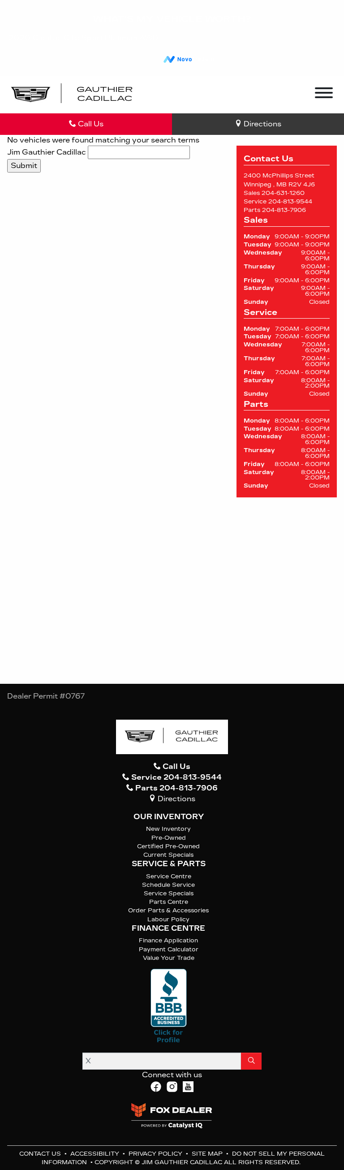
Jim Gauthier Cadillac (46, 152)
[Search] (251, 1061)
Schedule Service (168, 884)
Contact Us (41, 1153)
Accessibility (95, 1153)
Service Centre (168, 876)
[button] (156, 95)
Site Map (208, 1153)
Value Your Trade (168, 957)
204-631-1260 (283, 193)
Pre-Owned (168, 837)
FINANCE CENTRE (168, 928)
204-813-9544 (290, 201)
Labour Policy (168, 919)
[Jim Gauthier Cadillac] (72, 94)
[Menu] (324, 94)
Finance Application (168, 940)
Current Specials (168, 854)
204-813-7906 (284, 210)
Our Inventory (168, 817)
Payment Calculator (168, 949)
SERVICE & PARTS (169, 864)
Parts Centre (168, 901)
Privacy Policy (156, 1153)
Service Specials (169, 893)
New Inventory (168, 828)
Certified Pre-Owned (168, 846)
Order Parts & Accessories (168, 910)
